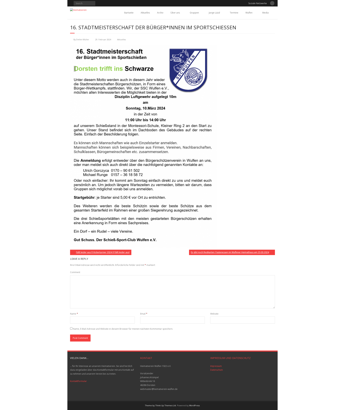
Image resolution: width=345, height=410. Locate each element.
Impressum (216, 366)
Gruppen (194, 12)
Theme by (150, 405)
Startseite (129, 12)
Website (214, 313)
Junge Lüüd (214, 12)
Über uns (175, 12)
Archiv (160, 12)
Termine (234, 12)
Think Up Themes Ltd (165, 405)
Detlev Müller (82, 39)
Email (143, 313)
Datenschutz (216, 369)
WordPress (194, 405)
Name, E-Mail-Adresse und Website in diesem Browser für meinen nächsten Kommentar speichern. (123, 328)
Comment (75, 272)
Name (74, 313)
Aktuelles (145, 12)
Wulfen (248, 12)
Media (265, 12)
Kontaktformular (78, 381)
